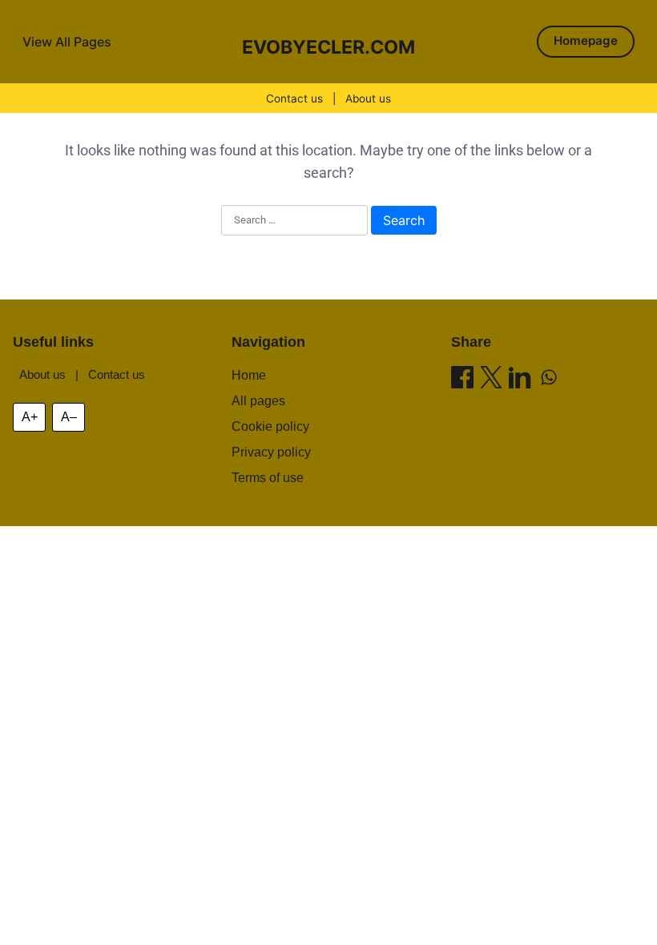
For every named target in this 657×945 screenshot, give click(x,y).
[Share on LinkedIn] (520, 380)
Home (249, 375)
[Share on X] (491, 380)
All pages (258, 401)
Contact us (294, 98)
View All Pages (66, 42)
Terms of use (268, 478)
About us (368, 98)
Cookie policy (270, 426)
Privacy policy (271, 452)
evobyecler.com (328, 47)
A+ (30, 417)
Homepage (586, 40)
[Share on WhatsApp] (549, 380)
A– (69, 417)
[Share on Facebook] (462, 380)
